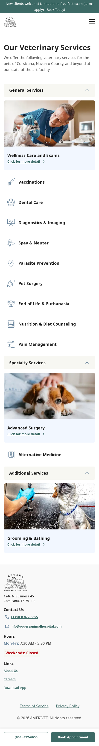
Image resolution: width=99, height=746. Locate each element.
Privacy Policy (67, 706)
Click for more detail (23, 161)
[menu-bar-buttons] (92, 22)
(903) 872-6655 (26, 737)
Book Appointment (73, 737)
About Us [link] (11, 670)
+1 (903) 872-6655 (24, 617)
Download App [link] (15, 687)
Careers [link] (10, 679)
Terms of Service (34, 706)
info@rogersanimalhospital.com (36, 626)
